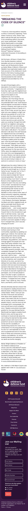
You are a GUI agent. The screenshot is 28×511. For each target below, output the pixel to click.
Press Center (14, 422)
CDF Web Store (14, 428)
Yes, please (9, 487)
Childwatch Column (6, 13)
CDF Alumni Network (14, 404)
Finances (14, 419)
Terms (3, 507)
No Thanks (9, 489)
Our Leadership (14, 416)
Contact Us (14, 425)
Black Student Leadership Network (14, 401)
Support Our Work (14, 410)
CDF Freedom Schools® (14, 399)
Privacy (9, 507)
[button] (2, 25)
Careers (14, 413)
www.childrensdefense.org (11, 361)
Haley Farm (14, 407)
